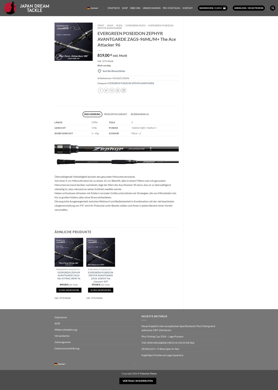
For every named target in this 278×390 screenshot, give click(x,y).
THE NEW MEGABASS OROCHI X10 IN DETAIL (168, 342)
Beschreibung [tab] (92, 114)
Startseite (114, 8)
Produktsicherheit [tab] (115, 114)
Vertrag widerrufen (138, 380)
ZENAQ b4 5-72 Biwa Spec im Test (160, 348)
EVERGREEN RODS (135, 25)
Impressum (61, 317)
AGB (57, 323)
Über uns (135, 8)
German (94, 8)
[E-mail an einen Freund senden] (112, 90)
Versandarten (62, 335)
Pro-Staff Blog (171, 8)
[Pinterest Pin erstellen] (117, 90)
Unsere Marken (152, 8)
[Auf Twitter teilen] (106, 90)
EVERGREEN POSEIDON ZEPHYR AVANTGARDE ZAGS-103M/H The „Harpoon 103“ (100, 277)
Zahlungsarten (63, 342)
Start (100, 25)
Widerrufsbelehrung (66, 329)
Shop (125, 8)
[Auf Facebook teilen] (100, 90)
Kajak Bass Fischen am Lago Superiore (162, 355)
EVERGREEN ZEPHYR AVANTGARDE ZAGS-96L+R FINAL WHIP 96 (68, 275)
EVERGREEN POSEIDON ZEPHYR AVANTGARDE (131, 83)
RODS (119, 25)
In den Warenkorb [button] (69, 290)
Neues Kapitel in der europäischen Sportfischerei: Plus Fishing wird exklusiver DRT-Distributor (178, 328)
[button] (212, 8)
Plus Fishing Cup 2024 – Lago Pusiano (162, 336)
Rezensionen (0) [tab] (140, 114)
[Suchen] (272, 8)
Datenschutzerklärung (67, 348)
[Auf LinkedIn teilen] (123, 90)
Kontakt (187, 8)
